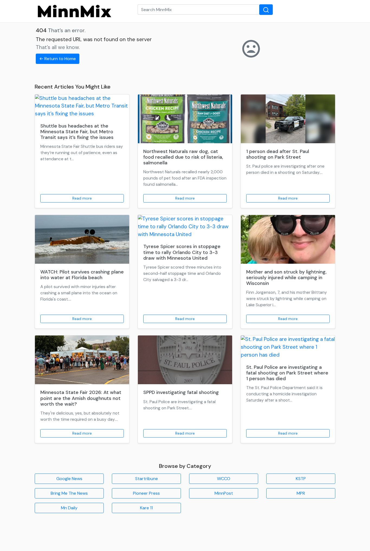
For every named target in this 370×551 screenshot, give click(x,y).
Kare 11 (146, 508)
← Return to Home (57, 58)
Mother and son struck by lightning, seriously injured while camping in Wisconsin (286, 277)
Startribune (146, 478)
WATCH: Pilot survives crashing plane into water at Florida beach (82, 275)
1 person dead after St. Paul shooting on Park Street (277, 154)
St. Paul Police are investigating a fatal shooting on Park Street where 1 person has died (287, 373)
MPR (301, 493)
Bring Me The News (69, 493)
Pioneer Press (146, 493)
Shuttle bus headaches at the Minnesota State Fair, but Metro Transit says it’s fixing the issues (76, 131)
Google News (69, 478)
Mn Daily (69, 508)
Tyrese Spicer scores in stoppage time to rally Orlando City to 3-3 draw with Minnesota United (181, 252)
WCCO (223, 478)
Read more (82, 198)
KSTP (301, 478)
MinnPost (224, 493)
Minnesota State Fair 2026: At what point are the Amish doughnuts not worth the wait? (80, 398)
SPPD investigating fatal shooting (181, 392)
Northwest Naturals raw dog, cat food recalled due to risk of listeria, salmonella (183, 157)
